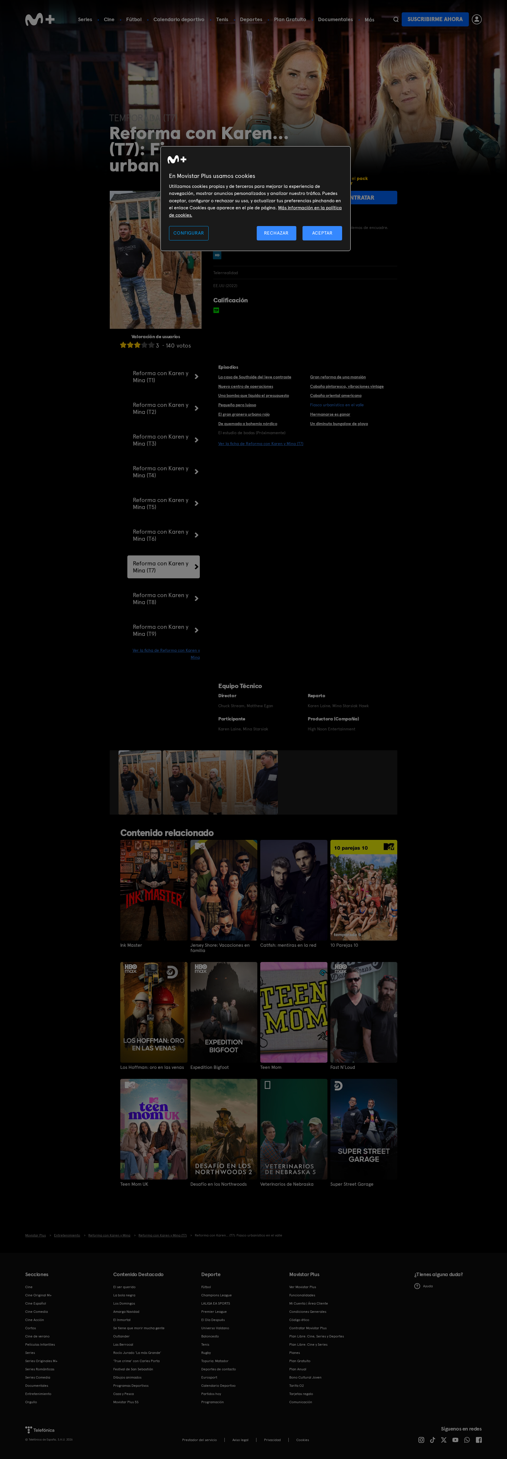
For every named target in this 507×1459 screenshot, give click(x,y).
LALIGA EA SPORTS (215, 1303)
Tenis (222, 19)
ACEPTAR (322, 233)
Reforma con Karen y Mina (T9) (160, 630)
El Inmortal (122, 1320)
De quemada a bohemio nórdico (247, 423)
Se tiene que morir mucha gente (139, 1328)
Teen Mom (270, 1067)
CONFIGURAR (188, 233)
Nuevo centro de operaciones (245, 386)
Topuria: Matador (215, 1361)
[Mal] (130, 345)
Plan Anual (297, 1369)
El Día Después (213, 1320)
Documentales (335, 19)
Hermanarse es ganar (330, 414)
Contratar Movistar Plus (308, 1328)
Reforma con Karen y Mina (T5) (160, 503)
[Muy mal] (123, 345)
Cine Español (35, 1303)
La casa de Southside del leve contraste (254, 377)
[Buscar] (395, 19)
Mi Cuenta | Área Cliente (308, 1303)
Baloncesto (210, 1336)
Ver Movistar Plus (302, 1287)
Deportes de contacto (218, 1369)
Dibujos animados (127, 1377)
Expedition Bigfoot (209, 1067)
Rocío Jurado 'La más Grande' (137, 1353)
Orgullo (31, 1402)
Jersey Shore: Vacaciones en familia (220, 948)
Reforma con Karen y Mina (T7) (160, 567)
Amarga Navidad (126, 1312)
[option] (141, 782)
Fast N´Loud (342, 1067)
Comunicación (300, 1402)
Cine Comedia (36, 1312)
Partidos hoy (211, 1394)
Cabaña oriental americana (335, 395)
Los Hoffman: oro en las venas (152, 1067)
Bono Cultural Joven (305, 1377)
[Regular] (137, 345)
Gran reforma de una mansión (338, 377)
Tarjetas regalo (301, 1394)
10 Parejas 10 (344, 945)
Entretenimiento (38, 1394)
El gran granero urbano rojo (244, 414)
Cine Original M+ (38, 1295)
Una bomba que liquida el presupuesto (253, 395)
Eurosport (209, 1377)
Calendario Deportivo (218, 1386)
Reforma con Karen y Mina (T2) (160, 408)
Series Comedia (37, 1377)
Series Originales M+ (41, 1361)
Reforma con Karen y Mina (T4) (160, 472)
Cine (109, 19)
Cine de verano (37, 1336)
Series (85, 19)
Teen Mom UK (134, 1184)
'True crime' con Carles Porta (136, 1361)
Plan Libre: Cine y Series (308, 1344)
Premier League (214, 1312)
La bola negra (124, 1295)
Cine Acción (34, 1320)
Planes (294, 1353)
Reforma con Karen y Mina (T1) (160, 377)
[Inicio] (40, 19)
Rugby (206, 1353)
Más (369, 20)
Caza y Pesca (123, 1394)
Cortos (30, 1328)
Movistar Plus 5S (125, 1402)
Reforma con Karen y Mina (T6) (160, 535)
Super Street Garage (352, 1184)
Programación (212, 1402)
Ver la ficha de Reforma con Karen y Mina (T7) (260, 443)
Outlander (121, 1336)
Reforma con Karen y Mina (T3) (160, 440)
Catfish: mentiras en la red (288, 945)
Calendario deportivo (179, 19)
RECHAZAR (276, 233)
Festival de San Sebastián (133, 1369)
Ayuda (428, 1286)
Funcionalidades (302, 1295)
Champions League (216, 1295)
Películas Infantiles (40, 1344)
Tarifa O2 (296, 1386)
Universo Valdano (215, 1328)
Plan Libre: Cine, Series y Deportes (316, 1336)
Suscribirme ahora (435, 19)
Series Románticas (39, 1369)
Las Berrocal (123, 1344)
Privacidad (272, 1440)
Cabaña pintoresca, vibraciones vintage (347, 386)
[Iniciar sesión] (477, 19)
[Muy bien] (151, 345)
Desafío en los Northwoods (218, 1184)
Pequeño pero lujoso (237, 404)
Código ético (299, 1320)
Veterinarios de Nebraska (287, 1184)
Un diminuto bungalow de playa (339, 423)
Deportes (251, 19)
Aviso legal (240, 1440)
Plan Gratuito (290, 19)
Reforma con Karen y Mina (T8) (160, 599)
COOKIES (302, 1440)
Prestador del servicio (199, 1440)
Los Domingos (124, 1303)
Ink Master (131, 945)
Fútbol (134, 19)
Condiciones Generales (307, 1312)
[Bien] (144, 345)
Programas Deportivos (130, 1386)
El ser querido (124, 1287)
